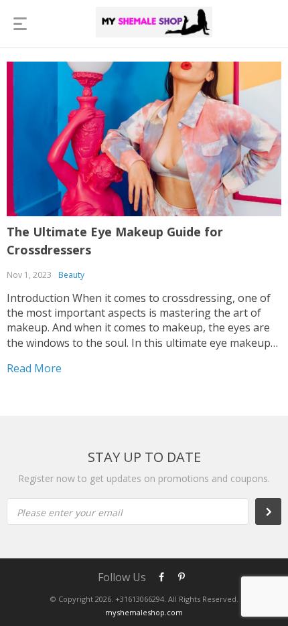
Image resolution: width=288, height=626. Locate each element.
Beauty (71, 275)
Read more (34, 368)
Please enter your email (70, 512)
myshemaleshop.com (144, 612)
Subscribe (275, 511)
